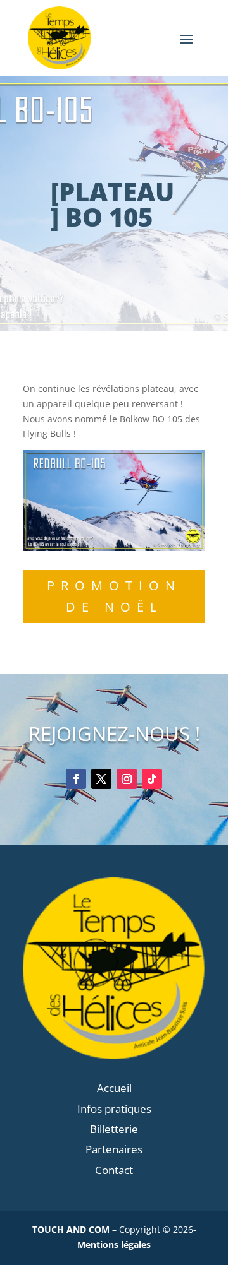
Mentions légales (114, 1244)
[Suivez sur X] (101, 779)
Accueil (114, 1088)
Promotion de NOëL (114, 596)
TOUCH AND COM (71, 1229)
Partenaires (114, 1149)
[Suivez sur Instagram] (127, 779)
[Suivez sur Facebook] (76, 779)
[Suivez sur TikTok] (152, 779)
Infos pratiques (114, 1109)
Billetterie (114, 1129)
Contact (114, 1170)
